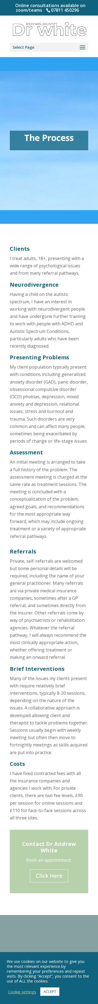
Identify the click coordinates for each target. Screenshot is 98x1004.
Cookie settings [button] (22, 991)
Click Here (49, 875)
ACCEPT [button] (50, 991)
